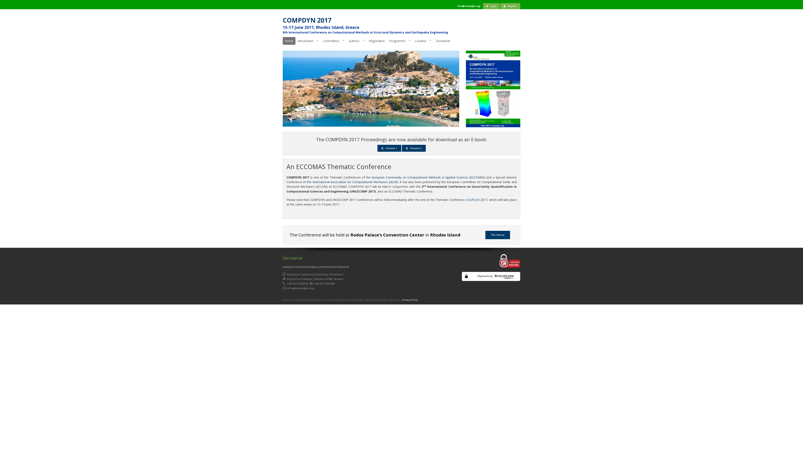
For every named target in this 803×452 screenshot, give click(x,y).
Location (420, 41)
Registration (377, 41)
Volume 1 (391, 148)
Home (289, 41)
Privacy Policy (410, 299)
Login (493, 6)
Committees (331, 41)
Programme (397, 41)
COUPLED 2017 (476, 200)
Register (512, 6)
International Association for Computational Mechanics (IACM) (355, 182)
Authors (354, 41)
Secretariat (443, 41)
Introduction (305, 41)
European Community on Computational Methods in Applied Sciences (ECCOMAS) (428, 177)
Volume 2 (416, 148)
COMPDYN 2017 (307, 20)
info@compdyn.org (301, 288)
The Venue (498, 235)
